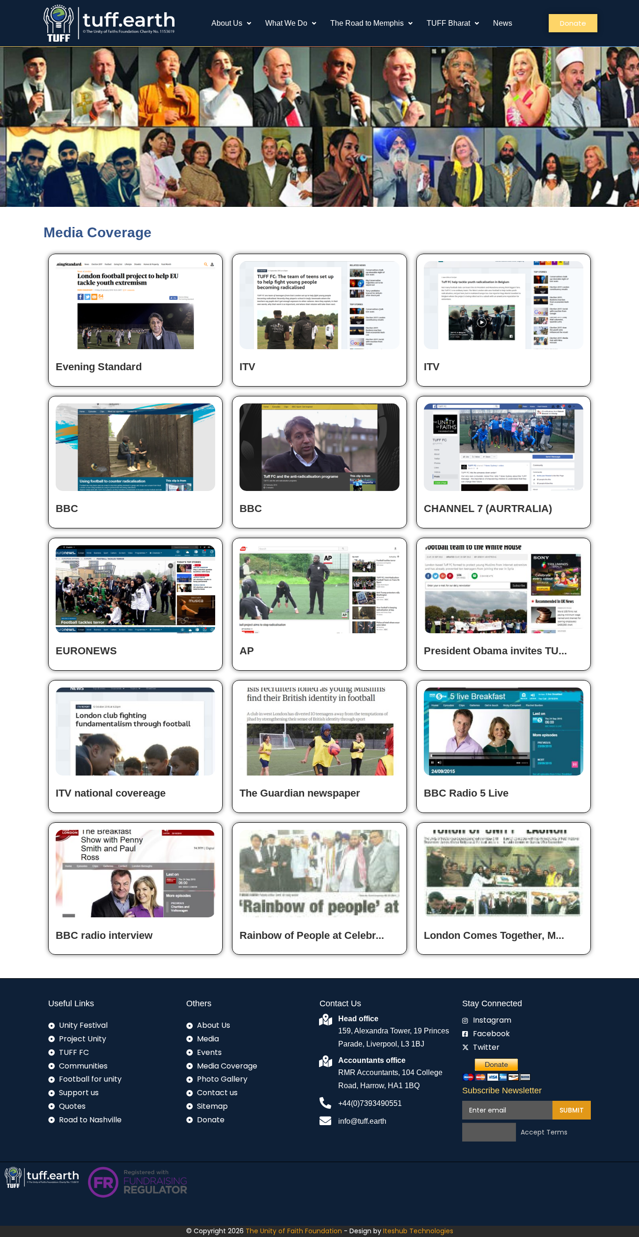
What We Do (286, 23)
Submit (571, 1110)
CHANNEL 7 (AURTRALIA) (488, 508)
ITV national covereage (111, 793)
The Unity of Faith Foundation (295, 1231)
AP (247, 651)
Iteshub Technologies (418, 1231)
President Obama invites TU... (495, 651)
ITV (247, 367)
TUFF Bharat (448, 23)
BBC (67, 508)
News (502, 23)
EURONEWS (86, 651)
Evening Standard (99, 367)
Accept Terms (544, 1132)
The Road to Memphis (367, 23)
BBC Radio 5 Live (466, 793)
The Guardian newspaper (300, 793)
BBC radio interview (104, 935)
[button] (231, 23)
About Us (226, 23)
